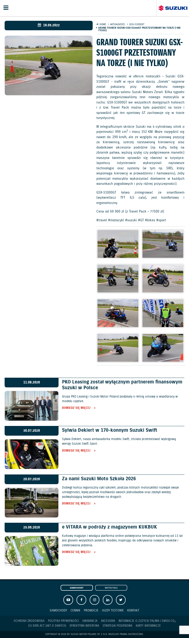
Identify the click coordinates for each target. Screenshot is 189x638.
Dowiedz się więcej (76, 408)
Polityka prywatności (63, 621)
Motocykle (111, 587)
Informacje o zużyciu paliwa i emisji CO (147, 621)
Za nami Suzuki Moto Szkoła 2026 (99, 479)
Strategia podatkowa (117, 626)
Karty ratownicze (148, 626)
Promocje (91, 610)
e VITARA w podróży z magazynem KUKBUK (109, 527)
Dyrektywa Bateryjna (84, 626)
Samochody (76, 587)
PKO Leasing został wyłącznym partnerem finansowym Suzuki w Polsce (122, 385)
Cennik (75, 610)
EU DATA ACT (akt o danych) (47, 626)
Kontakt (133, 610)
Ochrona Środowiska (29, 621)
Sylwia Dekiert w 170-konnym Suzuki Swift (109, 430)
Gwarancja (89, 621)
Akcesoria (108, 621)
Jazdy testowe (113, 610)
